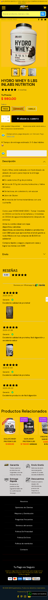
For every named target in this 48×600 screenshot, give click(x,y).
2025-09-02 (8, 388)
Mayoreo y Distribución (24, 513)
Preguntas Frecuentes (24, 519)
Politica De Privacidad (24, 531)
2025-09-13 (8, 295)
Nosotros (24, 501)
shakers (28, 230)
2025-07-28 (8, 330)
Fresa (5, 109)
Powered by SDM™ (24, 592)
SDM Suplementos (15, 588)
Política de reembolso (24, 543)
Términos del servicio (24, 525)
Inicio (3, 19)
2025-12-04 (8, 368)
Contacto (24, 549)
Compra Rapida (9, 429)
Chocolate (18, 109)
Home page (12, 19)
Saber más (10, 136)
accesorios (18, 230)
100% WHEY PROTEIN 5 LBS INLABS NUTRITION (29, 440)
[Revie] (40, 285)
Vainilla (31, 109)
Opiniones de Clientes (24, 507)
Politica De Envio (24, 537)
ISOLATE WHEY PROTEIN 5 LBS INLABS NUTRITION (10, 440)
